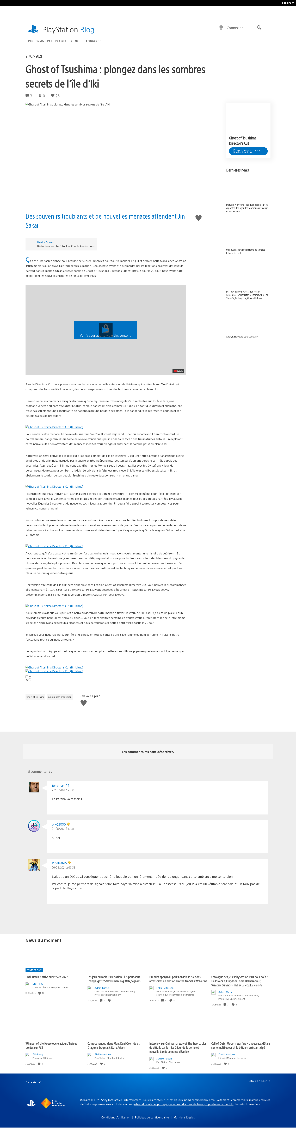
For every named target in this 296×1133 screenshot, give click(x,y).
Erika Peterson (165, 987)
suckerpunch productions (60, 696)
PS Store (60, 40)
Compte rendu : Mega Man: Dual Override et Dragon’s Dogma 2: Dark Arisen (114, 1045)
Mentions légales (184, 1117)
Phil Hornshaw (103, 1054)
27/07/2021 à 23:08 (63, 790)
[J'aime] (40, 993)
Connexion (235, 27)
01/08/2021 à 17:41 (63, 829)
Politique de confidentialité (152, 1117)
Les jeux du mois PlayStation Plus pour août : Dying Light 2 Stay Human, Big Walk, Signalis (114, 979)
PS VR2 (40, 40)
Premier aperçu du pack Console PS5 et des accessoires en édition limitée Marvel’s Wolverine (178, 979)
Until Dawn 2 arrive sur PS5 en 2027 (47, 977)
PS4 (49, 40)
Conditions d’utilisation (115, 1117)
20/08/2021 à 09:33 (63, 867)
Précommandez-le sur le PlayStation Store (247, 151)
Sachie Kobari (164, 1058)
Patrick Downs (45, 242)
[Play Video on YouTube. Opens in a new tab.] (178, 371)
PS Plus (73, 40)
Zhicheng (38, 1054)
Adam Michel (102, 987)
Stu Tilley (38, 983)
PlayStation (68, 29)
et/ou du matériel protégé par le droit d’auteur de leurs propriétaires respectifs (183, 1104)
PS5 (30, 40)
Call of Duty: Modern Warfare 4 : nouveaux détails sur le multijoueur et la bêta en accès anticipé (240, 1045)
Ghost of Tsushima (35, 696)
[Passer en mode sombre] (221, 27)
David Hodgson (227, 1054)
